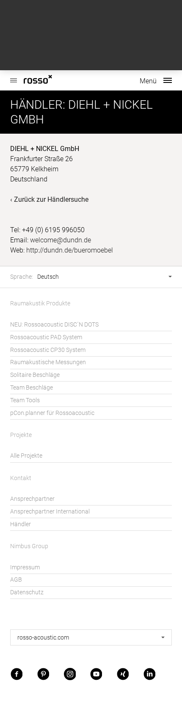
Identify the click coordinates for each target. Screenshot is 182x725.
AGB (16, 579)
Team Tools (25, 400)
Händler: (37, 105)
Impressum (25, 567)
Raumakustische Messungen (48, 362)
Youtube (96, 673)
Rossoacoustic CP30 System (47, 350)
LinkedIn (149, 673)
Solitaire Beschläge (35, 375)
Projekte (21, 435)
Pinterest (43, 673)
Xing (122, 673)
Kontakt (20, 478)
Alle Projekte (26, 455)
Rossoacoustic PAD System (46, 337)
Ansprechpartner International (50, 511)
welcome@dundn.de (60, 240)
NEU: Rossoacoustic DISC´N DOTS (54, 324)
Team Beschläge (31, 387)
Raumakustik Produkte (40, 303)
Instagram (69, 673)
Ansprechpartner (32, 499)
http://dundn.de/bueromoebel (69, 250)
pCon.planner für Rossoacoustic (52, 413)
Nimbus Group (29, 546)
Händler (20, 524)
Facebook (16, 673)
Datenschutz (27, 592)
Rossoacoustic (50, 80)
